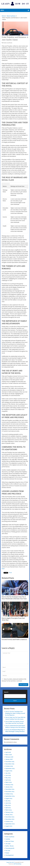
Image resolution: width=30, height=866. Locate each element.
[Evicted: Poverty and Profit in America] (15, 630)
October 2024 (9, 794)
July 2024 (7, 800)
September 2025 (10, 768)
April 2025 (8, 780)
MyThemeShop (17, 864)
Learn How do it (10, 862)
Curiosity (7, 839)
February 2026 (9, 757)
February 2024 (9, 812)
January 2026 (9, 759)
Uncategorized (9, 855)
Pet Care (7, 850)
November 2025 (9, 764)
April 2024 (8, 807)
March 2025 (8, 782)
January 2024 (9, 814)
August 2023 (8, 826)
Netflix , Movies (9, 846)
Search (6, 692)
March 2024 (8, 810)
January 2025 (8, 787)
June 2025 (8, 775)
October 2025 (9, 766)
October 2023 (9, 821)
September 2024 (10, 796)
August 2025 (8, 771)
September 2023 (10, 824)
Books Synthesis (7, 42)
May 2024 (8, 805)
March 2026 (8, 754)
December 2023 (9, 817)
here (3, 568)
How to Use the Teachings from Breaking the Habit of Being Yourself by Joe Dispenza (15, 713)
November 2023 (9, 819)
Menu (2, 10)
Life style (7, 843)
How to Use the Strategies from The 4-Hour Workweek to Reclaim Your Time (14, 598)
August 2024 (8, 798)
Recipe (7, 853)
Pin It (10, 572)
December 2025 (9, 761)
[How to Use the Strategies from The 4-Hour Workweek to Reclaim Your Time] (15, 587)
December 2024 (9, 789)
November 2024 (9, 791)
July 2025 (7, 773)
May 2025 (8, 777)
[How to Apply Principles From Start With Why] (15, 609)
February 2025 (9, 784)
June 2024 (8, 803)
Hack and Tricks (9, 841)
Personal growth (9, 848)
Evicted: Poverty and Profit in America (14, 639)
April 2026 (8, 752)
